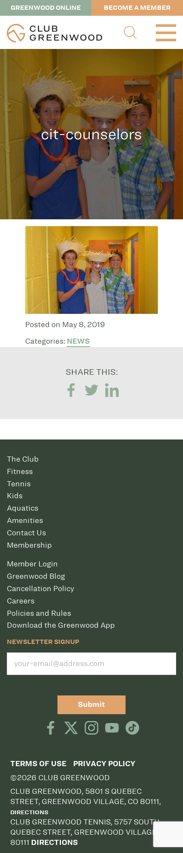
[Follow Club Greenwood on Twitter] (71, 728)
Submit (91, 704)
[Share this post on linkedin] (112, 391)
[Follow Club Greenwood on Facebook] (50, 728)
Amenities (25, 520)
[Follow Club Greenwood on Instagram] (91, 728)
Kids (15, 495)
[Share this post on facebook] (71, 391)
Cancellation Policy (40, 588)
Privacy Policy (104, 764)
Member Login (32, 564)
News (78, 341)
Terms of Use (38, 764)
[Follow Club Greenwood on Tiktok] (132, 728)
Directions (29, 812)
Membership (29, 545)
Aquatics (22, 508)
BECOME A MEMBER (137, 7)
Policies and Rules (39, 613)
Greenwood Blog (36, 576)
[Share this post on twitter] (91, 391)
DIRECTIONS (54, 842)
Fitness (20, 471)
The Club (23, 459)
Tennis (19, 483)
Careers (20, 601)
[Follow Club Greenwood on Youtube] (112, 728)
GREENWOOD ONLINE (46, 7)
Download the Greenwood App (61, 625)
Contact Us (26, 532)
